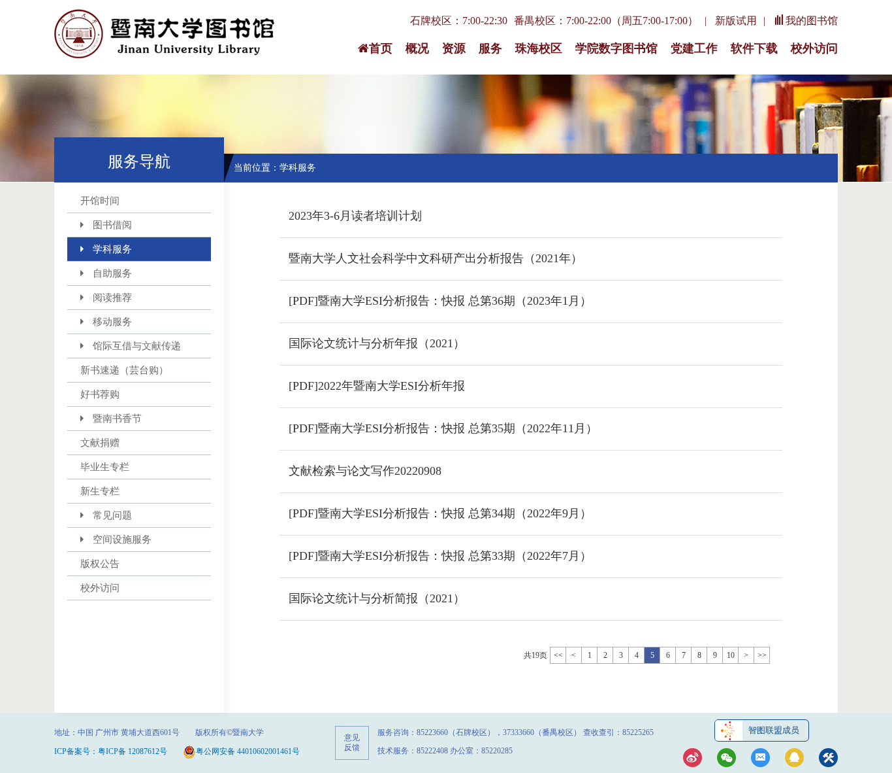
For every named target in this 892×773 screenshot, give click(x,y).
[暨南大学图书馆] (165, 34)
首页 (380, 48)
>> (762, 655)
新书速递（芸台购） (124, 370)
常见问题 (112, 515)
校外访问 (814, 48)
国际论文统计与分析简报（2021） (377, 598)
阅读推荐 (112, 297)
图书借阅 (112, 225)
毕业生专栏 (104, 467)
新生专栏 (99, 491)
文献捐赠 (99, 443)
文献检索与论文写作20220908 (365, 470)
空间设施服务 (122, 539)
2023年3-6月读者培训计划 (355, 215)
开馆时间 (99, 201)
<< (558, 655)
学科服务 (112, 249)
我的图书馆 (812, 20)
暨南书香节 (117, 418)
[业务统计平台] (828, 759)
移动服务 (112, 322)
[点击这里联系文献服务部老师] (794, 759)
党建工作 (694, 48)
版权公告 (99, 563)
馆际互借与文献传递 (137, 346)
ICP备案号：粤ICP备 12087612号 (110, 751)
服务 (490, 48)
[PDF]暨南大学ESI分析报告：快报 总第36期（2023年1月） (440, 300)
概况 (417, 48)
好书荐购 (99, 394)
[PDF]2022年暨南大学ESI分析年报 (377, 385)
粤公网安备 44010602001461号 (248, 751)
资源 (454, 48)
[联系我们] (760, 759)
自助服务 (112, 273)
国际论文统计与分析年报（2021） (377, 343)
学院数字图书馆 (616, 48)
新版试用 (736, 20)
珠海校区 (538, 48)
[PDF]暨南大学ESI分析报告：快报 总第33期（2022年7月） (440, 555)
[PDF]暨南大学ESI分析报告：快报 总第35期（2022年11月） (443, 428)
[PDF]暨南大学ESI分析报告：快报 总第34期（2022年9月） (440, 513)
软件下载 (754, 48)
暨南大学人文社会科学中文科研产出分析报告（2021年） (435, 258)
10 (731, 655)
